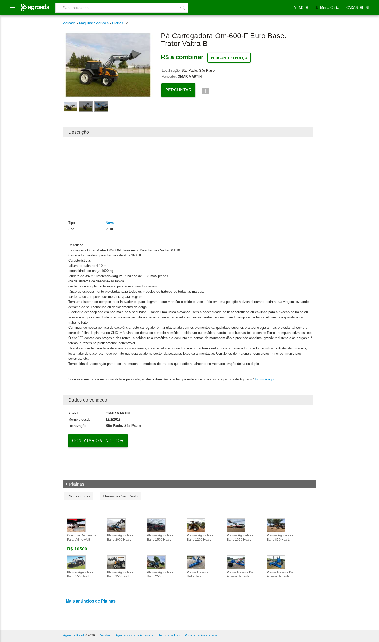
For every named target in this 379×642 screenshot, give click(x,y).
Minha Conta (329, 8)
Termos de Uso (169, 635)
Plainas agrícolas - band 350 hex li (120, 574)
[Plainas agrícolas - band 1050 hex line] (236, 525)
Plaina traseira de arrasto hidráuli (240, 574)
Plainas (118, 23)
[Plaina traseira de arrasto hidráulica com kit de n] (236, 562)
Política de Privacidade (201, 635)
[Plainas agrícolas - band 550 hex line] (76, 562)
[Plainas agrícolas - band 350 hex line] (116, 562)
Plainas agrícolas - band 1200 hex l (200, 537)
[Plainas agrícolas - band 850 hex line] (276, 525)
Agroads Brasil (73, 635)
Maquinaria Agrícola (94, 23)
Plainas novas (79, 496)
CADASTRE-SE (358, 8)
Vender (105, 635)
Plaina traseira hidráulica (197, 574)
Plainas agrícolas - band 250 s (160, 574)
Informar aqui (264, 379)
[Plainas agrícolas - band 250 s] (156, 562)
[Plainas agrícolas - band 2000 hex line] (116, 525)
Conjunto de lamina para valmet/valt (81, 537)
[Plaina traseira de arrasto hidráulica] (276, 562)
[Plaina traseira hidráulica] (196, 562)
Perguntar (178, 90)
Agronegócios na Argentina (134, 635)
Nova (110, 223)
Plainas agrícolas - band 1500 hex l (160, 537)
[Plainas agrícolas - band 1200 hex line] (196, 525)
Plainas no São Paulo (120, 496)
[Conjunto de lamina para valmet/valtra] (76, 525)
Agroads (69, 23)
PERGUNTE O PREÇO (229, 57)
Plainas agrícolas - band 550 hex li (80, 574)
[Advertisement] (188, 178)
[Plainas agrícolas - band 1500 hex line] (156, 525)
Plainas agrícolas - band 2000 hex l (120, 537)
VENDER (301, 8)
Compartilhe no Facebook (205, 91)
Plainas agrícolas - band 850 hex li (280, 537)
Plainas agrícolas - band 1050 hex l (240, 537)
